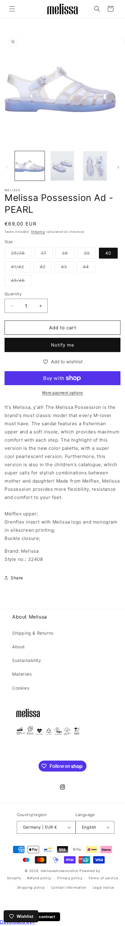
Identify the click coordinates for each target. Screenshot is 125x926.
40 (108, 253)
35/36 (21, 254)
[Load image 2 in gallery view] (62, 166)
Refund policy (39, 878)
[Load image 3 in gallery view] (95, 166)
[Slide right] (118, 167)
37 (47, 254)
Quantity (13, 293)
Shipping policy (31, 887)
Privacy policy (70, 878)
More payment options (62, 392)
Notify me (62, 345)
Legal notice (103, 887)
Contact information (68, 887)
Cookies (20, 687)
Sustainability (26, 660)
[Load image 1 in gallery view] (30, 166)
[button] (12, 8)
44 (89, 268)
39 (90, 254)
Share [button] (17, 577)
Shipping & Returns (32, 633)
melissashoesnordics (59, 871)
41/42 (20, 268)
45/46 (21, 281)
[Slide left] (6, 167)
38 (68, 254)
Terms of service (103, 878)
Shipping (38, 231)
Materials (22, 674)
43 (67, 268)
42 (46, 268)
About (18, 646)
